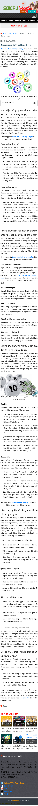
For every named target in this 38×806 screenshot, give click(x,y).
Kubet (2, 804)
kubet (13, 804)
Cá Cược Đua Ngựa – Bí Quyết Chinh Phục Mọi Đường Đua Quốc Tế (31, 747)
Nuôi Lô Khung (7, 20)
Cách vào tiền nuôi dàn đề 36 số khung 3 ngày (31, 730)
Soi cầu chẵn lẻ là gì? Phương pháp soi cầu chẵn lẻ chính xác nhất (19, 730)
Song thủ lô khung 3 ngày (22, 257)
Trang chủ (6, 33)
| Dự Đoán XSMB (20, 20)
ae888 (18, 804)
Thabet (7, 804)
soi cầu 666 (24, 698)
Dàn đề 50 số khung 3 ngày (12, 49)
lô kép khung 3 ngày (20, 502)
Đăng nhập (31, 11)
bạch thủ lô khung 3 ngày (22, 137)
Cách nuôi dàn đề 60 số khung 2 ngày (6, 730)
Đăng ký (23, 11)
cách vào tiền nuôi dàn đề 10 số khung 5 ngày (6, 747)
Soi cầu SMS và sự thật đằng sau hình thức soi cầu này (19, 747)
